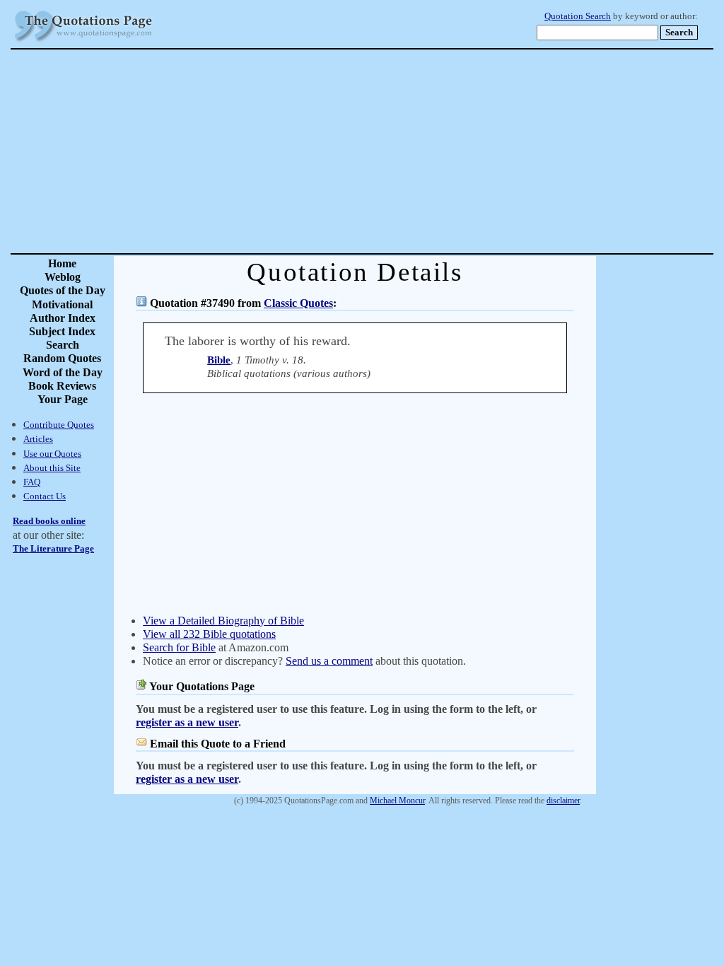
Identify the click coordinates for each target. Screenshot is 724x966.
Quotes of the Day (62, 290)
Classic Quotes (298, 303)
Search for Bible (179, 647)
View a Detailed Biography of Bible (223, 621)
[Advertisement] (411, 151)
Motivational (62, 304)
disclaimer (563, 800)
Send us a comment (329, 661)
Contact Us (44, 496)
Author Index (62, 318)
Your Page (62, 399)
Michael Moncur (397, 800)
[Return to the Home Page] (83, 42)
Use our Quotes (52, 453)
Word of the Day (63, 372)
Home (62, 263)
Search (62, 345)
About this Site (52, 467)
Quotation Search (577, 16)
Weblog (63, 277)
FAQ (31, 482)
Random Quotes (62, 358)
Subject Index (62, 331)
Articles (38, 438)
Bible (218, 360)
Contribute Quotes (58, 424)
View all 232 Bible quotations (209, 634)
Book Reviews (62, 386)
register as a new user (187, 722)
